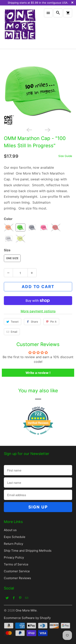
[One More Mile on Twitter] (7, 598)
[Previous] (28, 129)
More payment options (38, 311)
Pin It (53, 321)
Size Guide (65, 156)
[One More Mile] (20, 27)
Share (34, 321)
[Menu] (48, 12)
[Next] (47, 129)
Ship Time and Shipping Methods (27, 550)
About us (10, 530)
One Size (12, 258)
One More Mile (26, 610)
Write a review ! (38, 373)
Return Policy (13, 544)
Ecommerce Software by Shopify (27, 618)
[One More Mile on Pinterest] (20, 598)
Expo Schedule (14, 537)
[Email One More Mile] (26, 598)
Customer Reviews (17, 578)
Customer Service (17, 571)
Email (14, 331)
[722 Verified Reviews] (38, 437)
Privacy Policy (14, 557)
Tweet (15, 321)
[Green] (38, 91)
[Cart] (67, 12)
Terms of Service (16, 564)
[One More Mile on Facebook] (13, 598)
